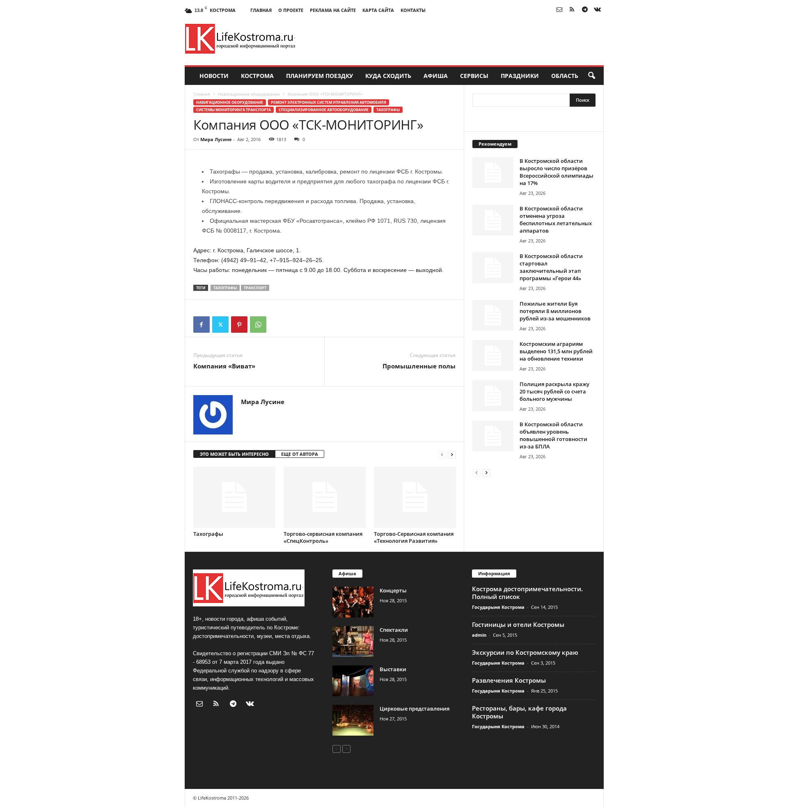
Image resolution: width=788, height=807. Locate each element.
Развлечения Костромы (509, 680)
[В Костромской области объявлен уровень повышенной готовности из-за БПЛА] (492, 436)
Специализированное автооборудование (324, 109)
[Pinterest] (239, 324)
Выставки (393, 669)
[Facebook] (201, 324)
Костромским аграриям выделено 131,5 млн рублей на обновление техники (556, 351)
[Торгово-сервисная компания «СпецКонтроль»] (325, 497)
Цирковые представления (414, 708)
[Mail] (559, 10)
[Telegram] (585, 10)
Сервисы (474, 76)
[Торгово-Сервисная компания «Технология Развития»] (415, 497)
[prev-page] (442, 454)
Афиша (436, 76)
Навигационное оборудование (249, 94)
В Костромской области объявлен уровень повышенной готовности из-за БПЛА (553, 435)
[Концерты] (352, 602)
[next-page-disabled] (346, 748)
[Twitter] (220, 324)
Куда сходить (388, 76)
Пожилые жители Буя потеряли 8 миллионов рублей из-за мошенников (555, 311)
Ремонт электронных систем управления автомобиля (328, 102)
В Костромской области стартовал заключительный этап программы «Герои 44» (551, 267)
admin (479, 635)
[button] (591, 76)
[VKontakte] (597, 10)
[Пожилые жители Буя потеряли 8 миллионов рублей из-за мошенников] (492, 315)
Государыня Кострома (498, 607)
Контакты (413, 10)
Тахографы (388, 109)
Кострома (257, 76)
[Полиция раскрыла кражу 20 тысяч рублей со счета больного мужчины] (492, 395)
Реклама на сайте (333, 10)
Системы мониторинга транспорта (233, 109)
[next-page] (452, 454)
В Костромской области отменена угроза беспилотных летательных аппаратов (556, 219)
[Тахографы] (234, 497)
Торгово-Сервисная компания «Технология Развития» (414, 537)
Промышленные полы (419, 366)
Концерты (393, 590)
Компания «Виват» (224, 366)
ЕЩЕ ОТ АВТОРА (299, 454)
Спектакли (394, 629)
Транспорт (255, 287)
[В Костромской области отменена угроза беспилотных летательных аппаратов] (492, 220)
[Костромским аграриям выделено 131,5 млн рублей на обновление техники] (492, 355)
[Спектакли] (352, 641)
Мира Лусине (216, 139)
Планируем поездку (319, 76)
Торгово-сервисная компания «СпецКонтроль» (323, 537)
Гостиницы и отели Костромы (518, 624)
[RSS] (572, 10)
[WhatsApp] (258, 324)
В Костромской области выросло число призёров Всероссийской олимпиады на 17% (556, 172)
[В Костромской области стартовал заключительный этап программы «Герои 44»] (492, 267)
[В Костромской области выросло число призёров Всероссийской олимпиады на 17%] (492, 172)
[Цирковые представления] (352, 720)
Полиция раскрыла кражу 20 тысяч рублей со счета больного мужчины (554, 391)
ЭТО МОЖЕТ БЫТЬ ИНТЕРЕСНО (234, 454)
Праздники (520, 76)
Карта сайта (378, 10)
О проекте (290, 10)
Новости (214, 76)
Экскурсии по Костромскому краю (525, 652)
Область (564, 76)
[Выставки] (352, 680)
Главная (261, 10)
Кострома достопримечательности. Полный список (527, 593)
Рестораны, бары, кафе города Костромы (519, 712)
